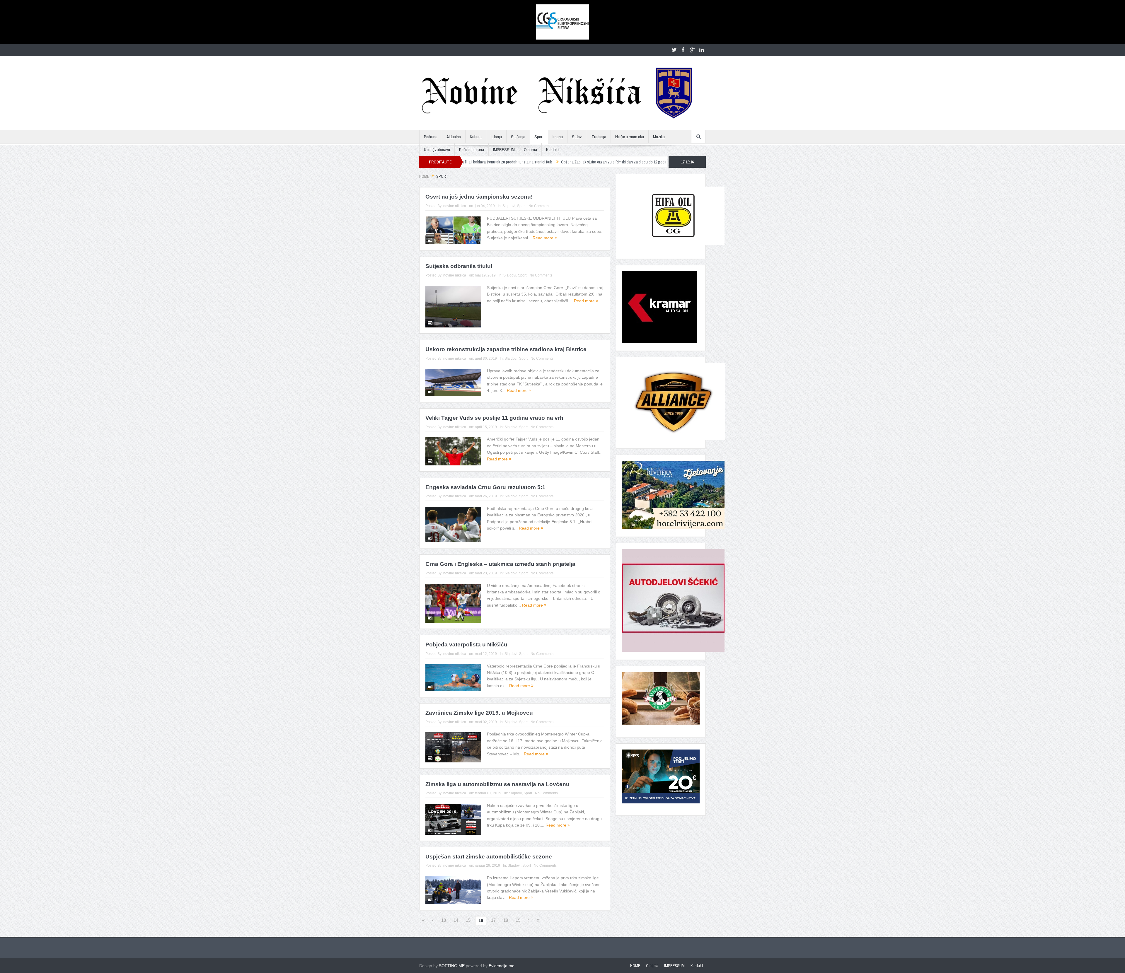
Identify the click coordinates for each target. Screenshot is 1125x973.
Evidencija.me (501, 965)
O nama (530, 149)
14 (456, 920)
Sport (538, 137)
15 (468, 920)
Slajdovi (508, 206)
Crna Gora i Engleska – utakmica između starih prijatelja (500, 564)
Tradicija (599, 137)
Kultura (476, 137)
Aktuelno (453, 137)
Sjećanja (518, 137)
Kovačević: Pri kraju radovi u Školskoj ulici (624, 162)
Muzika (659, 137)
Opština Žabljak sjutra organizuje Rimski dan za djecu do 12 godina (527, 162)
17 (493, 920)
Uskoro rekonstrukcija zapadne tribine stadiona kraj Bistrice (506, 349)
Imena (558, 137)
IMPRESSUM (504, 149)
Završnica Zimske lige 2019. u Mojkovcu (479, 713)
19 (518, 920)
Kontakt (552, 149)
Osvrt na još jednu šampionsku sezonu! (479, 197)
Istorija (496, 137)
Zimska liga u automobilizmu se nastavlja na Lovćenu (497, 784)
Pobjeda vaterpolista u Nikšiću (466, 644)
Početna (430, 137)
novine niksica (454, 206)
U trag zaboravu (437, 149)
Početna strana (471, 149)
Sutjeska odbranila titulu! (458, 266)
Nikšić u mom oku (629, 137)
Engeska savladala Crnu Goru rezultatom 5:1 (485, 487)
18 (505, 920)
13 (443, 920)
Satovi (577, 137)
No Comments (540, 206)
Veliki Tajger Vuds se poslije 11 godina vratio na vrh (494, 418)
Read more (544, 237)
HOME (635, 965)
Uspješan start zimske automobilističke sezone (488, 856)
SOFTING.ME (452, 965)
